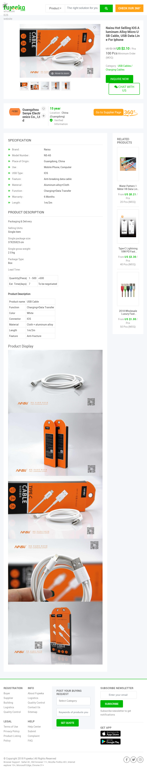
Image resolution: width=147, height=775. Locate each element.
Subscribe (111, 704)
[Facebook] (127, 760)
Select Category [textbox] (68, 700)
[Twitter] (133, 760)
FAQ (30, 740)
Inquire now (119, 79)
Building (8, 702)
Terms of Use (11, 726)
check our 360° (129, 8)
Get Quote (67, 723)
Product (54, 8)
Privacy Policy (12, 731)
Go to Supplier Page (108, 112)
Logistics (9, 707)
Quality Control (12, 712)
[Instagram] (140, 760)
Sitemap (32, 712)
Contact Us (34, 707)
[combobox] (73, 701)
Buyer (7, 693)
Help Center (34, 726)
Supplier (8, 698)
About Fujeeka (36, 693)
